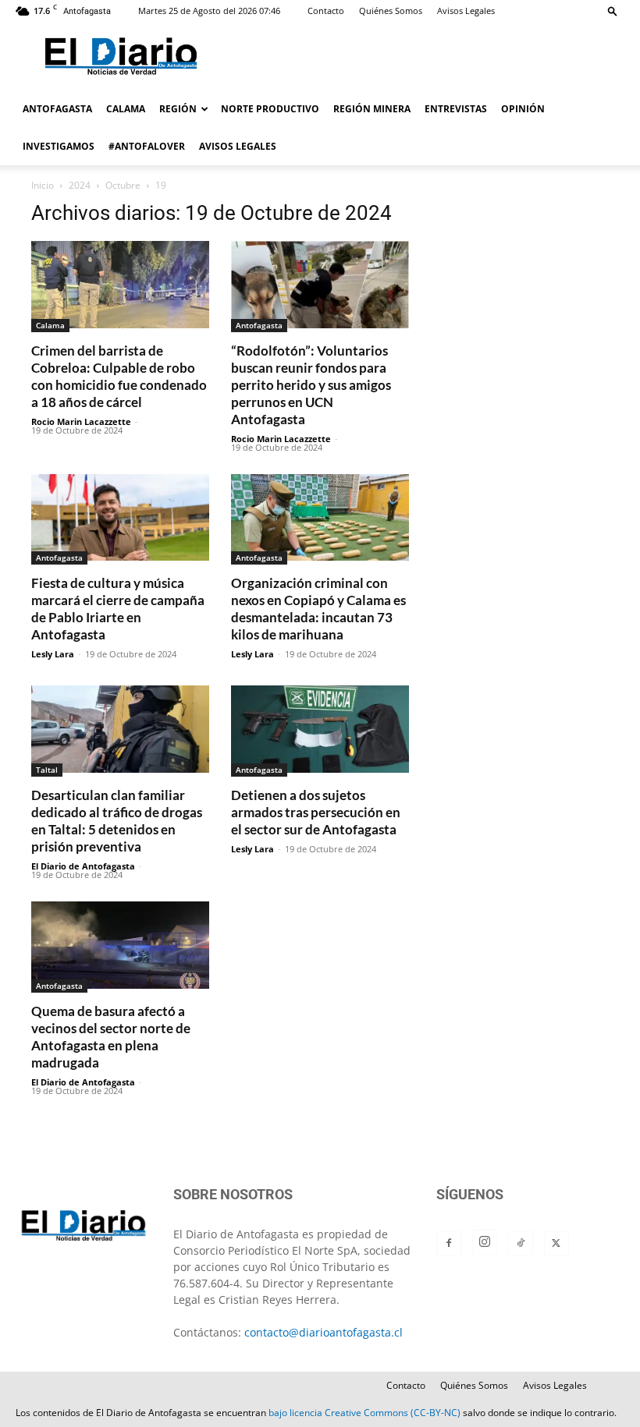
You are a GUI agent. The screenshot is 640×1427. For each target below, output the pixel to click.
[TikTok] (520, 1243)
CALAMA (125, 108)
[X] (556, 1243)
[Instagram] (484, 1242)
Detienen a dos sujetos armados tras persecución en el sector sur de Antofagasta (315, 812)
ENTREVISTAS (456, 108)
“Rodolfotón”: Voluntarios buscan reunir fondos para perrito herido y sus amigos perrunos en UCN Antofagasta (311, 384)
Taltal (47, 769)
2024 (80, 185)
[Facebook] (448, 1243)
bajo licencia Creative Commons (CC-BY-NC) (364, 1412)
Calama (50, 325)
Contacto (326, 10)
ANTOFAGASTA (57, 108)
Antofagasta (259, 325)
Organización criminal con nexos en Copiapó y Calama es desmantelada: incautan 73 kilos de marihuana (318, 609)
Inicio (42, 185)
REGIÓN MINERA (372, 108)
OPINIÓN (523, 108)
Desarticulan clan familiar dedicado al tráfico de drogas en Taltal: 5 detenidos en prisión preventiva (116, 821)
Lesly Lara (52, 654)
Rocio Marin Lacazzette (81, 421)
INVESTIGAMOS (58, 146)
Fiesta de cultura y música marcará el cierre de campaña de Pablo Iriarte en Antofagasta (117, 609)
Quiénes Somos (390, 10)
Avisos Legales (466, 10)
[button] (612, 10)
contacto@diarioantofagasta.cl (323, 1332)
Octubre (122, 185)
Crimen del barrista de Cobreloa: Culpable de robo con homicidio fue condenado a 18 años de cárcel (119, 376)
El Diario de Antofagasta (83, 866)
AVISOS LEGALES (237, 146)
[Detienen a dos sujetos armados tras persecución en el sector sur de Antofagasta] (320, 731)
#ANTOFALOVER (146, 146)
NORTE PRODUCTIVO (270, 108)
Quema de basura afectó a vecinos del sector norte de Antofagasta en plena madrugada (110, 1037)
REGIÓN (178, 108)
